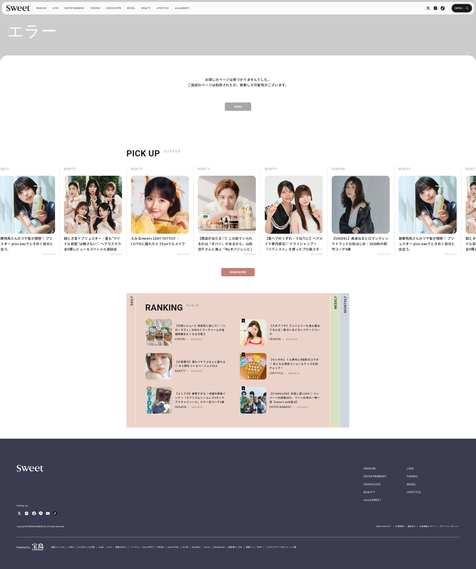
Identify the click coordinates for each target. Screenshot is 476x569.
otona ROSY (147, 547)
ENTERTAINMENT (75, 8)
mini (110, 547)
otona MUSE (173, 547)
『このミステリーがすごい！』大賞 (280, 547)
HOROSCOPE (113, 8)
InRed (71, 547)
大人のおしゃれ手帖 (86, 547)
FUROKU (95, 8)
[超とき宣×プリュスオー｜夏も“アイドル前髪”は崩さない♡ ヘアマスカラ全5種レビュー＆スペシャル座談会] (427, 211)
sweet (101, 547)
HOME (238, 106)
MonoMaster (219, 547)
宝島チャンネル (58, 547)
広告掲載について (427, 526)
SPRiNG (160, 547)
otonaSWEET (182, 8)
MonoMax (196, 547)
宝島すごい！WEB (254, 547)
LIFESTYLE (163, 8)
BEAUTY (146, 8)
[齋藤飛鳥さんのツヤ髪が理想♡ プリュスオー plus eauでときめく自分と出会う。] (360, 211)
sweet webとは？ (384, 526)
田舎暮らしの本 (235, 547)
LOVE (55, 8)
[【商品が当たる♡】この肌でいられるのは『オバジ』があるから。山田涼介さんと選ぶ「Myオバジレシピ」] (159, 211)
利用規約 (400, 526)
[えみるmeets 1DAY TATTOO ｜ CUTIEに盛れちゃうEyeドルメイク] (93, 211)
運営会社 (412, 526)
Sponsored (49, 254)
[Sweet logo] (18, 8)
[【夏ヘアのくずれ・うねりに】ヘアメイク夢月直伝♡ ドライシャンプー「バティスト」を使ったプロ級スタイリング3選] (226, 211)
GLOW (185, 547)
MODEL (131, 8)
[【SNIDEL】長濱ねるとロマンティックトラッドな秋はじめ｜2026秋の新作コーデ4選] (293, 211)
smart (207, 547)
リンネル (135, 547)
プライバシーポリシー (449, 526)
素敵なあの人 (121, 547)
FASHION (41, 8)
